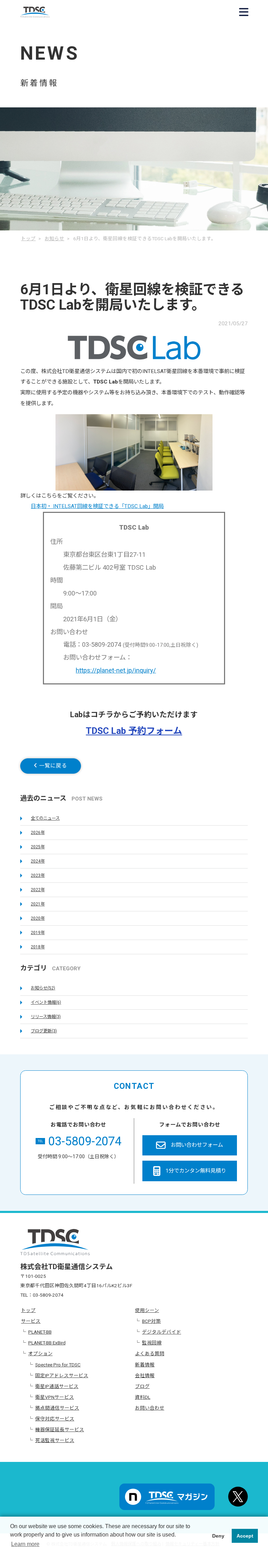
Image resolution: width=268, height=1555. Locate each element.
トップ (28, 1310)
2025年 (38, 846)
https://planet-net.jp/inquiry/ (116, 670)
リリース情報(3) (46, 1016)
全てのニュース (45, 818)
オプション (40, 1353)
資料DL (142, 1397)
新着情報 (145, 1364)
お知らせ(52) (43, 988)
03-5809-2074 (79, 1141)
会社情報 (145, 1375)
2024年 (38, 861)
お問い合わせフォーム (197, 1145)
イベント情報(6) (46, 1002)
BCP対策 (151, 1321)
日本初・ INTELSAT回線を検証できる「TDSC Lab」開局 (97, 506)
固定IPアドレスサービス (61, 1375)
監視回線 (152, 1342)
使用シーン (147, 1310)
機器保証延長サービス (59, 1429)
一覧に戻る (52, 766)
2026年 (38, 832)
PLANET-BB (40, 1332)
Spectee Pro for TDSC (58, 1364)
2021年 (38, 904)
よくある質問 (149, 1353)
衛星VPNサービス (54, 1397)
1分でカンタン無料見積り (195, 1171)
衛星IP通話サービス (57, 1386)
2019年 (38, 932)
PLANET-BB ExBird (47, 1342)
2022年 (38, 889)
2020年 (38, 918)
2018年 (38, 947)
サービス (30, 1321)
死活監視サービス (54, 1440)
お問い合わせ (149, 1408)
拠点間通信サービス (57, 1408)
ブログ (142, 1386)
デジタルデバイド (161, 1332)
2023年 (38, 875)
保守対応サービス (54, 1418)
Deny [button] (218, 1536)
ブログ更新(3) (44, 1031)
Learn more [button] (25, 1544)
